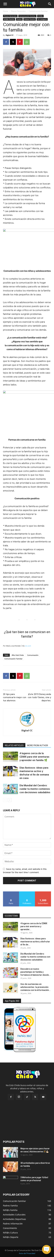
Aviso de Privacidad (27, 1253)
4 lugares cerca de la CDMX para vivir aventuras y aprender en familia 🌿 (34, 757)
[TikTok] (27, 1097)
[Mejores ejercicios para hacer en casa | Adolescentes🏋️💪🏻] (10, 1152)
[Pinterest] (20, 42)
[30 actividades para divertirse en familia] (10, 1166)
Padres (19, 19)
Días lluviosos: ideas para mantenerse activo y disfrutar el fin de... (35, 941)
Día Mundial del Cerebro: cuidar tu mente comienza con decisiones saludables (35, 789)
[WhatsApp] (27, 42)
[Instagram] (19, 1097)
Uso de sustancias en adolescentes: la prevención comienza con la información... (35, 987)
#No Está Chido (18, 655)
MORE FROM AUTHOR (37, 745)
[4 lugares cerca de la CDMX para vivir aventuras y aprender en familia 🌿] (10, 757)
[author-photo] (27, 726)
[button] (5, 4)
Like (11, 892)
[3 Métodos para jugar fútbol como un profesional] (10, 1181)
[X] (13, 42)
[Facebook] (6, 42)
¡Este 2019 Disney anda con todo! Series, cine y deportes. (39, 697)
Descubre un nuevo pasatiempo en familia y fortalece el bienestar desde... (35, 972)
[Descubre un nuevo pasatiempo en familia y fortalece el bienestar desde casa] (10, 972)
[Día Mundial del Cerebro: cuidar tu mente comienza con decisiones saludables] (10, 789)
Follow (27, 892)
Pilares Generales (18, 11)
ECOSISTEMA (11, 916)
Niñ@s (40, 16)
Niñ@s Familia (9, 19)
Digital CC (10, 35)
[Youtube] (43, 1097)
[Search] (50, 4)
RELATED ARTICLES (14, 745)
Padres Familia (29, 19)
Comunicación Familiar (38, 11)
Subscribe (43, 892)
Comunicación (32, 655)
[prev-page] (5, 800)
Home (5, 11)
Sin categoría (42, 19)
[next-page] (10, 800)
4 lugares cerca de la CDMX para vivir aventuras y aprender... (33, 926)
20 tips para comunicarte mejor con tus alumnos (14, 697)
